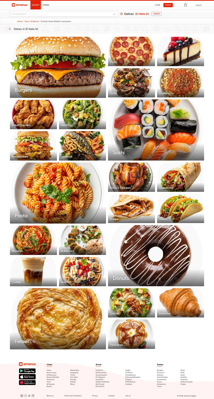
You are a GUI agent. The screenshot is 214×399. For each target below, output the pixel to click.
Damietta (50, 380)
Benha (49, 386)
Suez (49, 382)
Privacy (95, 396)
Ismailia (73, 380)
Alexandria (74, 370)
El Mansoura (51, 375)
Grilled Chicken (187, 382)
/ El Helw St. (35, 21)
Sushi (183, 375)
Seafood (184, 380)
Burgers (160, 370)
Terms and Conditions (72, 396)
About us (50, 396)
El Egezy (128, 380)
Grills (183, 373)
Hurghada (74, 373)
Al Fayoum (51, 384)
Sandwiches (162, 380)
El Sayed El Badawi (132, 377)
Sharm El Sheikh (53, 377)
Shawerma (161, 384)
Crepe (183, 384)
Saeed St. (100, 380)
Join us (128, 396)
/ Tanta (26, 21)
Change (156, 14)
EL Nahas (129, 373)
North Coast (51, 373)
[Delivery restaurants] (10, 29)
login (157, 5)
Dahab (73, 382)
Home (20, 21)
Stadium (128, 384)
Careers (111, 396)
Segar (127, 370)
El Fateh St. (100, 386)
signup (168, 5)
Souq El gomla (101, 375)
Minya (72, 384)
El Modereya (130, 382)
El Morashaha (101, 373)
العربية (198, 5)
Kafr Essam (100, 384)
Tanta (72, 375)
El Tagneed (100, 377)
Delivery (36, 5)
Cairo (49, 370)
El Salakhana (130, 375)
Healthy (184, 377)
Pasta (159, 382)
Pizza (183, 370)
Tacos (159, 386)
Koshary (160, 375)
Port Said (74, 377)
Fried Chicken (162, 377)
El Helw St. (100, 370)
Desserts (160, 373)
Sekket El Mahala (102, 382)
